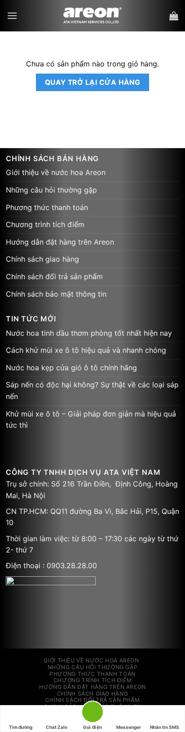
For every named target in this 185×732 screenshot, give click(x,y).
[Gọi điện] (92, 713)
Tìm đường (20, 727)
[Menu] (12, 15)
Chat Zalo (56, 727)
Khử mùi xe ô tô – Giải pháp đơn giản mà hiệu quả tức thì (91, 419)
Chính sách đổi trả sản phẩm (54, 276)
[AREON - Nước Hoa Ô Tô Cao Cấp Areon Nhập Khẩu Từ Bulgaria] (92, 15)
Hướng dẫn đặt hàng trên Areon (60, 241)
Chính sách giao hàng (42, 258)
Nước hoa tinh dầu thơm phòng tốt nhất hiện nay (89, 333)
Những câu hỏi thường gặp (51, 189)
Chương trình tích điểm (45, 224)
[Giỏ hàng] (173, 16)
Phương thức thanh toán (47, 207)
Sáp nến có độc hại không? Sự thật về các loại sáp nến (92, 390)
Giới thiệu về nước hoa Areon (56, 172)
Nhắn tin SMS (164, 727)
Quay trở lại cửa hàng (93, 82)
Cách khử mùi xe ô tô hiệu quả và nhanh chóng (86, 350)
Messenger (128, 727)
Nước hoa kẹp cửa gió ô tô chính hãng (71, 367)
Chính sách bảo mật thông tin (56, 293)
